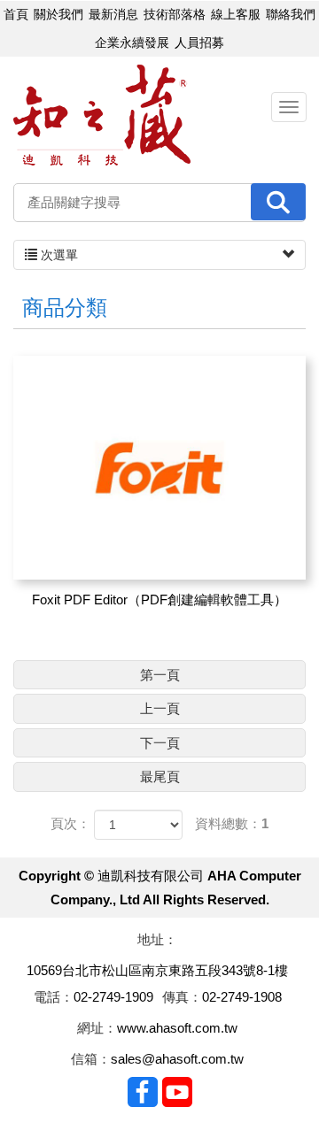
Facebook (143, 1092)
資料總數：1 (231, 823)
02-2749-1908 (242, 996)
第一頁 (160, 674)
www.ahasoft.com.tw (177, 1027)
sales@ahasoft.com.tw (177, 1058)
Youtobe (177, 1092)
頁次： (70, 823)
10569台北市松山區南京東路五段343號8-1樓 (157, 970)
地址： (157, 939)
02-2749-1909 (113, 996)
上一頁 (160, 708)
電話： (54, 996)
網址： (97, 1027)
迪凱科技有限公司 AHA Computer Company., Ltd (102, 115)
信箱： (91, 1058)
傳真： (182, 996)
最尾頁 (160, 776)
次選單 (57, 255)
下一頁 (160, 742)
